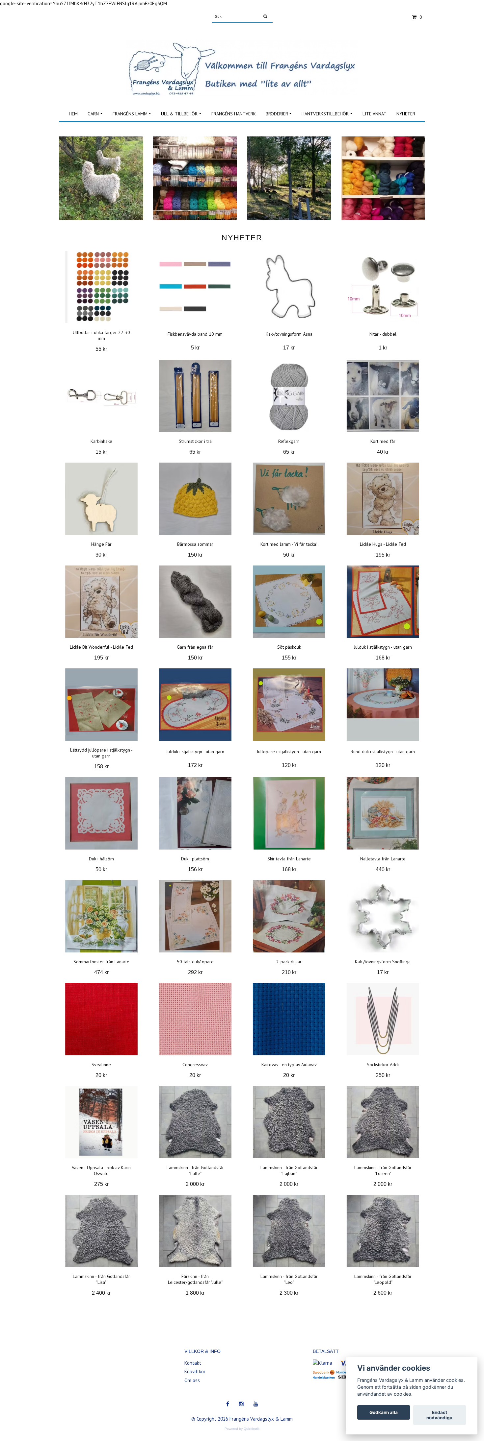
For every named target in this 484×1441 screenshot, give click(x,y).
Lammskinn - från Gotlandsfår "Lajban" (289, 1170)
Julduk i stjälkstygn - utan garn (383, 647)
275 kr (101, 1184)
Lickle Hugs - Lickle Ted (383, 544)
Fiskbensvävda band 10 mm (195, 334)
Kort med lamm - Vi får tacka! (288, 544)
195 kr (383, 555)
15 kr (101, 452)
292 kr (195, 972)
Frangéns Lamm (130, 114)
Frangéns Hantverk (233, 114)
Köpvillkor (194, 1371)
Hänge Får (101, 544)
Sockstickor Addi (383, 1065)
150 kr (195, 555)
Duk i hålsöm (101, 859)
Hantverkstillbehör (325, 114)
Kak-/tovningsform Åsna (289, 334)
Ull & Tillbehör (179, 114)
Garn (93, 114)
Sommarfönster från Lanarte (101, 962)
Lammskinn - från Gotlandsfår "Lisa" (101, 1279)
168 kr (383, 657)
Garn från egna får (195, 647)
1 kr (383, 347)
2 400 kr (101, 1293)
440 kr (383, 869)
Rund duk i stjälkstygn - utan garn (383, 752)
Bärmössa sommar (195, 544)
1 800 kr (195, 1293)
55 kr (101, 349)
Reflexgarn (289, 441)
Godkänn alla (383, 1412)
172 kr (195, 765)
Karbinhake (101, 441)
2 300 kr (289, 1293)
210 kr (289, 972)
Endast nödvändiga (439, 1415)
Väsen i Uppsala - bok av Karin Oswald (101, 1170)
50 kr (289, 555)
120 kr (289, 765)
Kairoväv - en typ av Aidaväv (289, 1065)
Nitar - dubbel (382, 334)
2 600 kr (382, 1293)
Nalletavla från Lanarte (383, 859)
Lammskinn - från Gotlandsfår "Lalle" (195, 1170)
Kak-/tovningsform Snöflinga (383, 962)
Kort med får (382, 441)
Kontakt (192, 1363)
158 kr (101, 766)
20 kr (101, 1075)
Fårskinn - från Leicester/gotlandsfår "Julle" (195, 1279)
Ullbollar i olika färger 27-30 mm (101, 335)
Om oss (192, 1380)
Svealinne (101, 1065)
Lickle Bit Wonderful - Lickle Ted (101, 647)
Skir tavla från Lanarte (289, 859)
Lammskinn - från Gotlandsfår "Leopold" (383, 1279)
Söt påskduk (289, 647)
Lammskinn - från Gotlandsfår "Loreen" (383, 1170)
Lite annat (375, 114)
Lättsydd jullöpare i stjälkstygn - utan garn (101, 753)
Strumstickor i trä (195, 441)
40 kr (383, 452)
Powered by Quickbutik (242, 1428)
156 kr (195, 869)
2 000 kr (195, 1184)
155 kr (289, 657)
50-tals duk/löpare (195, 962)
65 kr (195, 452)
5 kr (195, 347)
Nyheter (405, 114)
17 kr (289, 347)
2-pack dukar (289, 962)
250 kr (383, 1075)
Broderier (277, 114)
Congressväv (195, 1065)
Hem (73, 114)
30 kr (101, 555)
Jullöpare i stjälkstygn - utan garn (289, 752)
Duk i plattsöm (195, 859)
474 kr (101, 972)
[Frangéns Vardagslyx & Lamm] (241, 61)
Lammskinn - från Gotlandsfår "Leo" (289, 1279)
